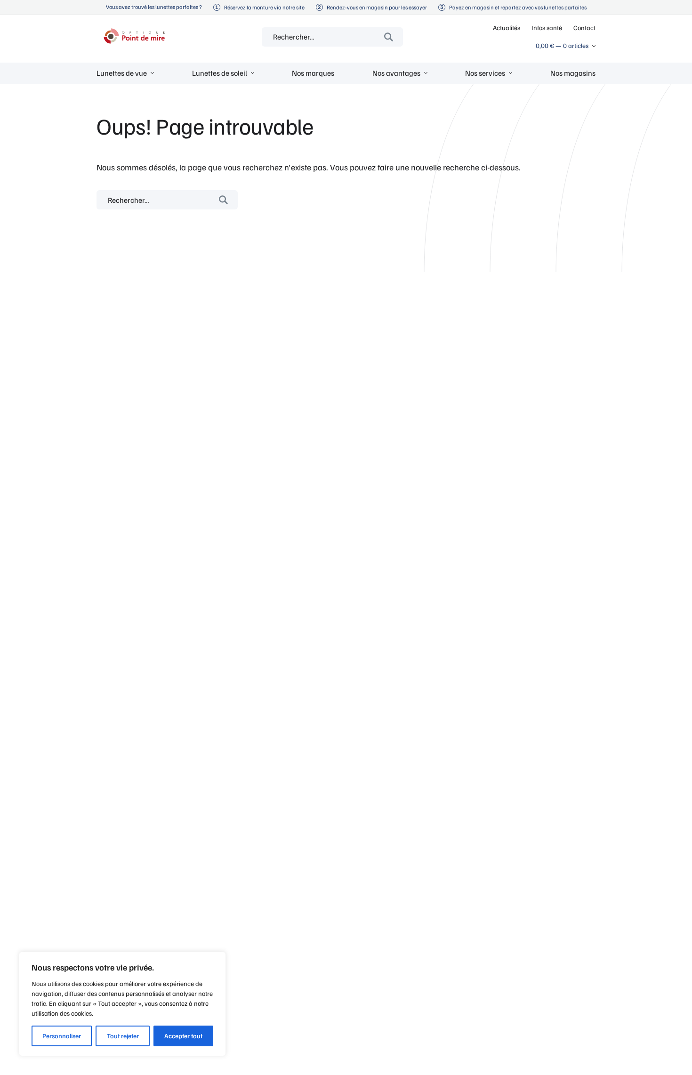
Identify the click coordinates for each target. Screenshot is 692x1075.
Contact (584, 28)
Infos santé (546, 28)
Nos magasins (572, 73)
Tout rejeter (123, 1036)
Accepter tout (183, 1036)
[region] (122, 1004)
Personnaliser (61, 1036)
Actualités (506, 28)
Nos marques (313, 73)
